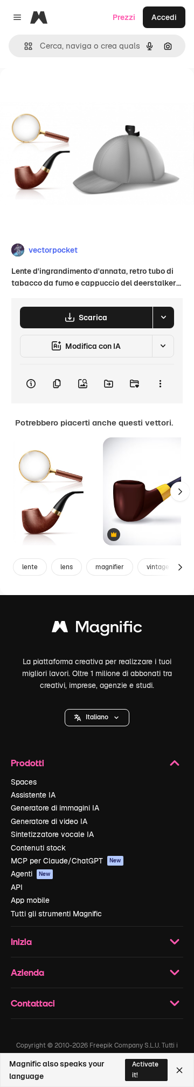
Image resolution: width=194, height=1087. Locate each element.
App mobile (30, 900)
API (17, 887)
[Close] (179, 1070)
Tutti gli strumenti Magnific (56, 914)
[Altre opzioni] (160, 384)
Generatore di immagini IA (55, 808)
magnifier (109, 567)
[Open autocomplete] (24, 46)
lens (66, 567)
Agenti (31, 874)
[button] (97, 717)
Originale (71, 92)
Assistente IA (33, 795)
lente (30, 567)
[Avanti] (180, 491)
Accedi (164, 17)
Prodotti (27, 762)
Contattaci (33, 1003)
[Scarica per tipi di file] (163, 317)
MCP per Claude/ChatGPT (66, 861)
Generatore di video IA (49, 821)
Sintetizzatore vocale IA (52, 834)
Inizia (21, 941)
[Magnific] (97, 629)
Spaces (24, 782)
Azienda (27, 972)
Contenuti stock (38, 848)
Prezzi (124, 17)
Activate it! (145, 1069)
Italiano (97, 717)
